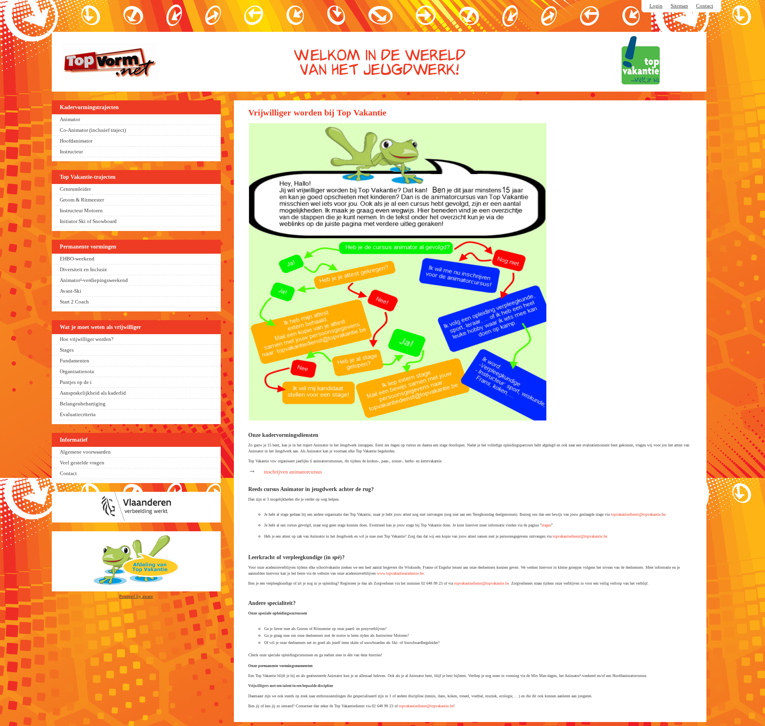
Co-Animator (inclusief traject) (93, 130)
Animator (70, 119)
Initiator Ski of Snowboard (88, 221)
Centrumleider (75, 189)
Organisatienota (77, 371)
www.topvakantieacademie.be (400, 573)
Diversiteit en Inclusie (83, 269)
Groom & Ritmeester (82, 200)
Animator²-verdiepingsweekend (94, 280)
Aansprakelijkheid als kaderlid (93, 393)
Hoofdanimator (76, 141)
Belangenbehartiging (83, 404)
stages (546, 525)
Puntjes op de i (76, 382)
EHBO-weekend (77, 259)
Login (656, 6)
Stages (67, 350)
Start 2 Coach (74, 302)
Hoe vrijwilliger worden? (87, 339)
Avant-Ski (70, 291)
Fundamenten (74, 361)
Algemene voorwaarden (85, 452)
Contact (704, 6)
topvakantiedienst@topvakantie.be (638, 514)
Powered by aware (136, 596)
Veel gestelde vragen (82, 463)
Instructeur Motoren (81, 210)
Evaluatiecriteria (78, 414)
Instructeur (71, 152)
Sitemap (679, 6)
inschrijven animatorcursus (293, 472)
